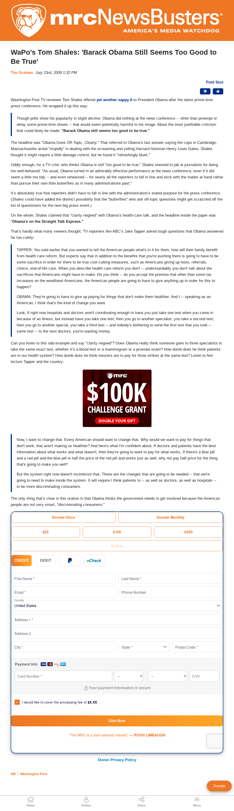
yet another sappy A (114, 100)
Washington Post (33, 774)
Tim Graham (22, 72)
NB (13, 774)
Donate (219, 786)
